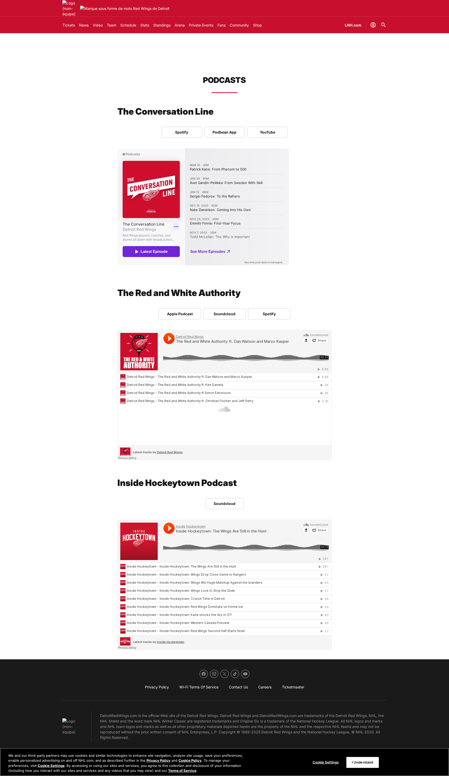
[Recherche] (383, 25)
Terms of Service (182, 770)
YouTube (267, 132)
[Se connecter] (373, 25)
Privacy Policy (158, 760)
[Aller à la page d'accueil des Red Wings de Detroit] (70, 8)
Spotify (181, 132)
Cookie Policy (190, 760)
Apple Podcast (180, 314)
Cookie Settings (51, 766)
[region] (224, 762)
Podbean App (224, 132)
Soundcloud (224, 314)
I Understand (362, 762)
